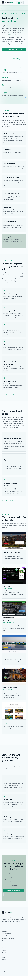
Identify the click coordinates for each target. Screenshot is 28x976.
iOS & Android (5, 940)
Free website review (7, 962)
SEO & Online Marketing (8, 938)
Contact (4, 959)
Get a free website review (13, 49)
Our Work (4, 952)
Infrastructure (5, 955)
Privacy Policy (5, 971)
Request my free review (13, 890)
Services (4, 950)
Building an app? (14, 894)
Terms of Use (12, 971)
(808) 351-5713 (15, 58)
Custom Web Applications (8, 936)
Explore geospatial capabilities (10, 394)
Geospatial (4, 931)
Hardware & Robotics (7, 943)
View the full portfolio (7, 738)
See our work (14, 54)
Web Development (6, 933)
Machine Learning (6, 929)
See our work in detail (7, 500)
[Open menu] (24, 2)
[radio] (17, 3)
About (3, 957)
